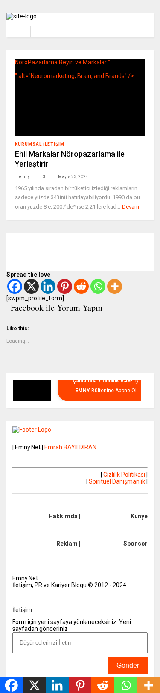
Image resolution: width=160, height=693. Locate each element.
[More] (114, 286)
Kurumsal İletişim (39, 144)
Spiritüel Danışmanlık (117, 481)
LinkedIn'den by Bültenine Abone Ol (106, 380)
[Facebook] (14, 286)
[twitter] (117, 28)
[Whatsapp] (97, 286)
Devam (130, 206)
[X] (31, 286)
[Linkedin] (48, 286)
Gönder (127, 665)
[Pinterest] (64, 286)
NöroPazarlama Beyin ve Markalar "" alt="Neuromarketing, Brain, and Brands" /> (74, 69)
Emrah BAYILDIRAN (70, 447)
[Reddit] (81, 286)
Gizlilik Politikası (124, 474)
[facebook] (143, 28)
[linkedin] (130, 28)
